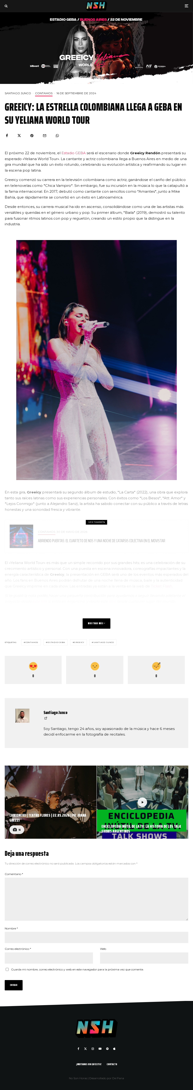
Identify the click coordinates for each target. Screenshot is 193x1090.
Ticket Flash (161, 586)
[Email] (44, 135)
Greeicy (79, 642)
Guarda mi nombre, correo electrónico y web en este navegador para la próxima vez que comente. (77, 969)
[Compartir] (7, 135)
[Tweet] (19, 135)
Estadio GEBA (73, 153)
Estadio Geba (56, 642)
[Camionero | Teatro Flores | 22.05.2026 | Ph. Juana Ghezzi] (50, 802)
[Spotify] (107, 1048)
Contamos (43, 93)
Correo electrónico (18, 949)
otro (113, 601)
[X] (85, 1048)
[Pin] (31, 135)
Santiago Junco (18, 93)
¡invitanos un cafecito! (88, 1064)
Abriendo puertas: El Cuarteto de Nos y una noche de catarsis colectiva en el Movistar (101, 540)
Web (103, 949)
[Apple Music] (114, 1048)
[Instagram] (92, 1048)
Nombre (11, 928)
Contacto (112, 1064)
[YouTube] (100, 1048)
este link (39, 601)
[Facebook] (78, 1048)
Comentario (14, 874)
